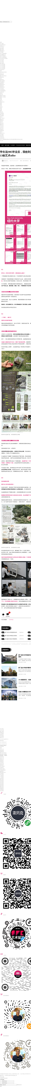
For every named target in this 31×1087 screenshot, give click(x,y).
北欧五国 (2, 763)
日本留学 (2, 762)
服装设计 (2, 119)
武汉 (10, 139)
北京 (1, 139)
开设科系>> (2, 69)
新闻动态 (2, 79)
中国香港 (2, 113)
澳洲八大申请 (3, 97)
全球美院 (2, 115)
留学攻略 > (8, 145)
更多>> (1, 100)
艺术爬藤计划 (3, 54)
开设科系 (2, 746)
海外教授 (2, 48)
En (2, 140)
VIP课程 (1, 52)
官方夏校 (2, 60)
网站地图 (2, 1076)
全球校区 (2, 773)
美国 (1, 103)
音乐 (1, 78)
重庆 (16, 139)
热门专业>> (2, 118)
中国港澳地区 (3, 90)
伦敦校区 (2, 789)
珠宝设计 (2, 128)
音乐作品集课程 (3, 57)
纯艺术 (1, 121)
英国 (1, 104)
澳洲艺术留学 (3, 95)
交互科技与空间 (3, 72)
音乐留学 (2, 135)
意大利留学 (2, 766)
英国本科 (2, 85)
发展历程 (2, 732)
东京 (20, 139)
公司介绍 (2, 730)
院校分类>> (2, 102)
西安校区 (2, 785)
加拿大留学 (2, 768)
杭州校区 (2, 782)
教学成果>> (2, 63)
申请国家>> (2, 82)
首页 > (3, 145)
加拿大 (1, 93)
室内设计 (2, 123)
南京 (8, 139)
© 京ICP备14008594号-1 (25, 1073)
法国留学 (2, 767)
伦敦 (21, 139)
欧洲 (1, 108)
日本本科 (2, 88)
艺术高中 (2, 134)
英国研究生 (2, 87)
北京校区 (2, 774)
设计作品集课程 (3, 53)
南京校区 (2, 779)
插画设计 (2, 120)
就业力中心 (2, 133)
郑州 (12, 139)
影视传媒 (2, 77)
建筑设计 (2, 124)
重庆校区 (2, 787)
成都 (5, 139)
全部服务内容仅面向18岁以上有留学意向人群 (9, 1073)
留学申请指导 (3, 55)
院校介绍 (2, 758)
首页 (1, 42)
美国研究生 (2, 84)
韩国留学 (2, 765)
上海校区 (2, 775)
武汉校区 (2, 783)
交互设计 (2, 125)
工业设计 (2, 126)
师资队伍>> (2, 45)
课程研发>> (2, 50)
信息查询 (2, 756)
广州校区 (2, 777)
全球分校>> (2, 138)
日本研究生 (2, 89)
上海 (3, 139)
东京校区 (2, 790)
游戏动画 (2, 74)
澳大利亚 (2, 114)
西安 (14, 139)
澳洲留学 (2, 771)
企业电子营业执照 (3, 1078)
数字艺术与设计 (3, 75)
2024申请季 (2, 67)
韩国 (1, 98)
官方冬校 (2, 62)
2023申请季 (2, 68)
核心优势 (2, 731)
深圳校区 (2, 778)
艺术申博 (2, 59)
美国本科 (2, 83)
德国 (1, 110)
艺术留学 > (13, 145)
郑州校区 (2, 784)
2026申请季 (2, 64)
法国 (1, 99)
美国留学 (2, 760)
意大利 (1, 94)
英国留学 (2, 761)
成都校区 (2, 788)
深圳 (6, 139)
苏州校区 (2, 780)
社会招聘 (2, 736)
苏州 (18, 139)
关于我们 (2, 43)
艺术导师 (2, 47)
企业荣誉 (2, 733)
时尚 (1, 70)
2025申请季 (2, 65)
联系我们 (2, 735)
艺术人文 (2, 73)
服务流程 (2, 49)
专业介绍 (2, 757)
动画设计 (2, 129)
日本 (1, 105)
